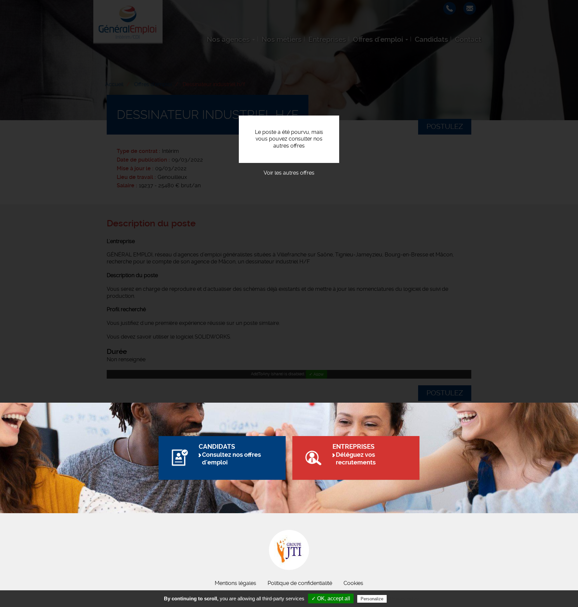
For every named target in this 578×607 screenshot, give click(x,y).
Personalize (372, 598)
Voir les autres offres (289, 173)
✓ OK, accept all (330, 598)
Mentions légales (235, 583)
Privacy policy (404, 598)
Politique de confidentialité (300, 583)
